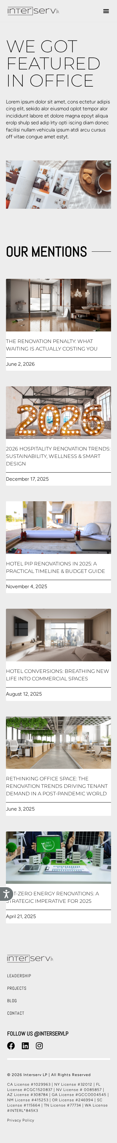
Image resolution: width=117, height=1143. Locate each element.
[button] (106, 11)
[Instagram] (39, 1046)
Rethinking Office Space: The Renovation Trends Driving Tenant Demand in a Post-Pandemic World (57, 786)
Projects (17, 988)
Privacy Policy (20, 1120)
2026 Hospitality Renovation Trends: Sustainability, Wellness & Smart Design (58, 456)
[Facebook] (11, 1046)
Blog (12, 1000)
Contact (15, 1013)
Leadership (19, 976)
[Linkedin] (25, 1046)
